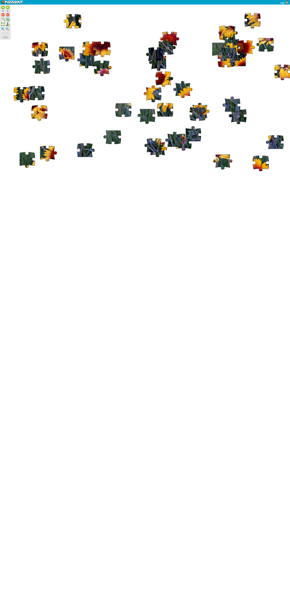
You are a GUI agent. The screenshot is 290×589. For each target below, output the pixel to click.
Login (282, 3)
